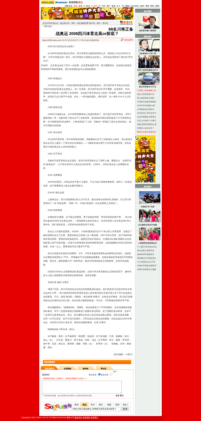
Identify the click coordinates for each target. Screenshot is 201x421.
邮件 (142, 6)
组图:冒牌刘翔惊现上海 (147, 124)
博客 (147, 6)
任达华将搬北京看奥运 (146, 117)
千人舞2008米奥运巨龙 (147, 247)
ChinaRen (134, 6)
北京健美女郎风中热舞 (147, 225)
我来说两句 (128, 40)
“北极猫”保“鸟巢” (147, 207)
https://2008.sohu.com (51, 40)
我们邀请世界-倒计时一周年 (88, 23)
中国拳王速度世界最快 (146, 102)
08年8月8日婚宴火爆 (146, 105)
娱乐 (88, 6)
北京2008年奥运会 (50, 23)
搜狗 (157, 6)
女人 (118, 6)
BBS (152, 6)
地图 (109, 404)
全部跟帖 (67, 369)
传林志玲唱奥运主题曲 (146, 269)
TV (123, 6)
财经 (96, 6)
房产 (108, 6)
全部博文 (94, 417)
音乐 (93, 404)
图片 (101, 404)
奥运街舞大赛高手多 (145, 250)
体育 (80, 6)
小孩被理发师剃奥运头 (147, 243)
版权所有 (78, 417)
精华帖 (85, 369)
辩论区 (103, 369)
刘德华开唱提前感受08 (146, 266)
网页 (85, 404)
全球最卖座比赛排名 (145, 109)
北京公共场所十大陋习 (146, 120)
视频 (127, 6)
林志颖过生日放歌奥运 (146, 258)
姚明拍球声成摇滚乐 (145, 254)
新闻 (75, 6)
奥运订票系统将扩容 (145, 94)
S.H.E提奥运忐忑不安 (146, 262)
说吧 (117, 404)
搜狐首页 (68, 6)
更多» (125, 404)
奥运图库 (147, 186)
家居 (113, 6)
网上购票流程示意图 (145, 98)
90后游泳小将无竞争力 (146, 113)
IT (99, 6)
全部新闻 (86, 417)
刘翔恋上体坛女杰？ (145, 128)
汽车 (103, 6)
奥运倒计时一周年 (67, 23)
